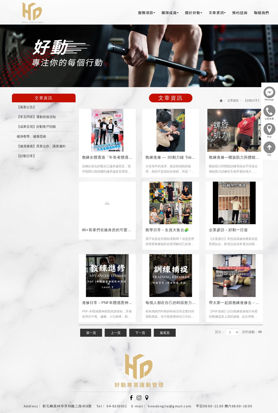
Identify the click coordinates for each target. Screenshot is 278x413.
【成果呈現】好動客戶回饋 (36, 126)
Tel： (101, 406)
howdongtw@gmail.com (170, 406)
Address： (33, 406)
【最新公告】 (26, 107)
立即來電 (269, 112)
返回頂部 (269, 148)
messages (269, 94)
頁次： (220, 332)
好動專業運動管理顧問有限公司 (32, 12)
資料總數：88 (252, 332)
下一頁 (140, 333)
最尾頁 (165, 333)
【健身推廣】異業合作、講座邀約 (41, 146)
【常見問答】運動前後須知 (36, 117)
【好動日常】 (26, 156)
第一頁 (91, 333)
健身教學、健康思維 (31, 136)
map (269, 130)
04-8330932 (117, 406)
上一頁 (116, 333)
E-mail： (139, 406)
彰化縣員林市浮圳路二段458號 (67, 406)
